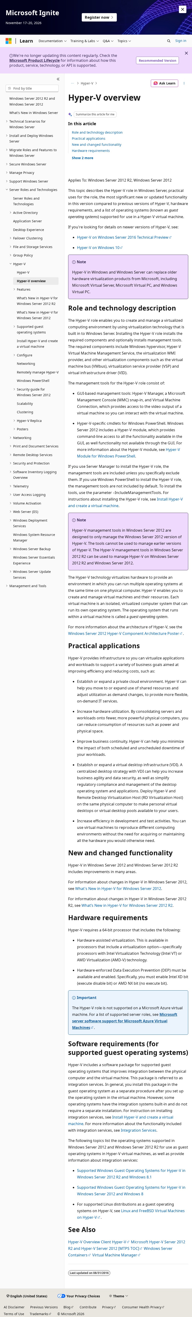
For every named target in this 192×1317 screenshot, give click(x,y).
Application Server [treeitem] (27, 221)
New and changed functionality (96, 144)
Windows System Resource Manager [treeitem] (34, 537)
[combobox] (32, 88)
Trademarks (39, 1314)
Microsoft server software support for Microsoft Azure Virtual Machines (124, 1021)
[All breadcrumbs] (72, 83)
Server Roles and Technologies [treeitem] (26, 201)
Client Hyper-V (113, 1241)
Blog (66, 1307)
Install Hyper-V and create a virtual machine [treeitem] (37, 344)
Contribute (88, 1307)
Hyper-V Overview (84, 1241)
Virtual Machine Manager (114, 1255)
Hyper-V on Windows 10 (98, 247)
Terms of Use (14, 1314)
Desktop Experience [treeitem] (28, 229)
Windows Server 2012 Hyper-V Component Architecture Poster (123, 633)
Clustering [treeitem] (25, 412)
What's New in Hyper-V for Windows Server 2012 (118, 888)
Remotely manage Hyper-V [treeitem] (38, 372)
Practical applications (88, 138)
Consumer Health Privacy (141, 1307)
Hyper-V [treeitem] (23, 272)
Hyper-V (87, 83)
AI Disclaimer (14, 1307)
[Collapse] (58, 79)
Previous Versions (44, 1307)
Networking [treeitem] (26, 363)
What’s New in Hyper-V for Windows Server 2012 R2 (127, 905)
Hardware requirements (91, 150)
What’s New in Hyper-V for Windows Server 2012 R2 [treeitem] (37, 301)
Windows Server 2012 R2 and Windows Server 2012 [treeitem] (32, 101)
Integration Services (138, 1130)
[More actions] (184, 83)
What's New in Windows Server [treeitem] (33, 112)
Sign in (180, 40)
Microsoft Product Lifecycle (34, 60)
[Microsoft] (9, 41)
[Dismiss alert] (182, 9)
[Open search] (169, 41)
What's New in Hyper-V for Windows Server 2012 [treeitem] (37, 315)
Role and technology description (97, 132)
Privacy (107, 1307)
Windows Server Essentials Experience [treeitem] (34, 560)
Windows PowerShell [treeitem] (33, 380)
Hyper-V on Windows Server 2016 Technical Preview (122, 237)
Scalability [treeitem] (25, 403)
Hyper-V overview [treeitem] (31, 281)
